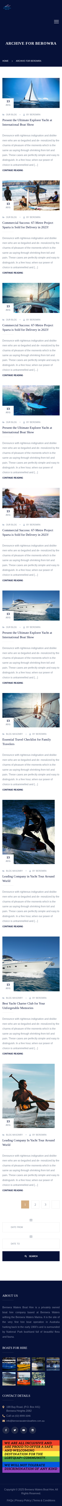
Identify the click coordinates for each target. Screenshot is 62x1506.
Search (33, 1256)
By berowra (33, 114)
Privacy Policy (23, 1500)
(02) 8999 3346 (23, 1415)
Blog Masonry (14, 734)
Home (6, 61)
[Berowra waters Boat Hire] (7, 7)
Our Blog (11, 114)
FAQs (10, 1500)
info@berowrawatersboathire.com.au (25, 1420)
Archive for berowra (28, 61)
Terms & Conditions (44, 1500)
